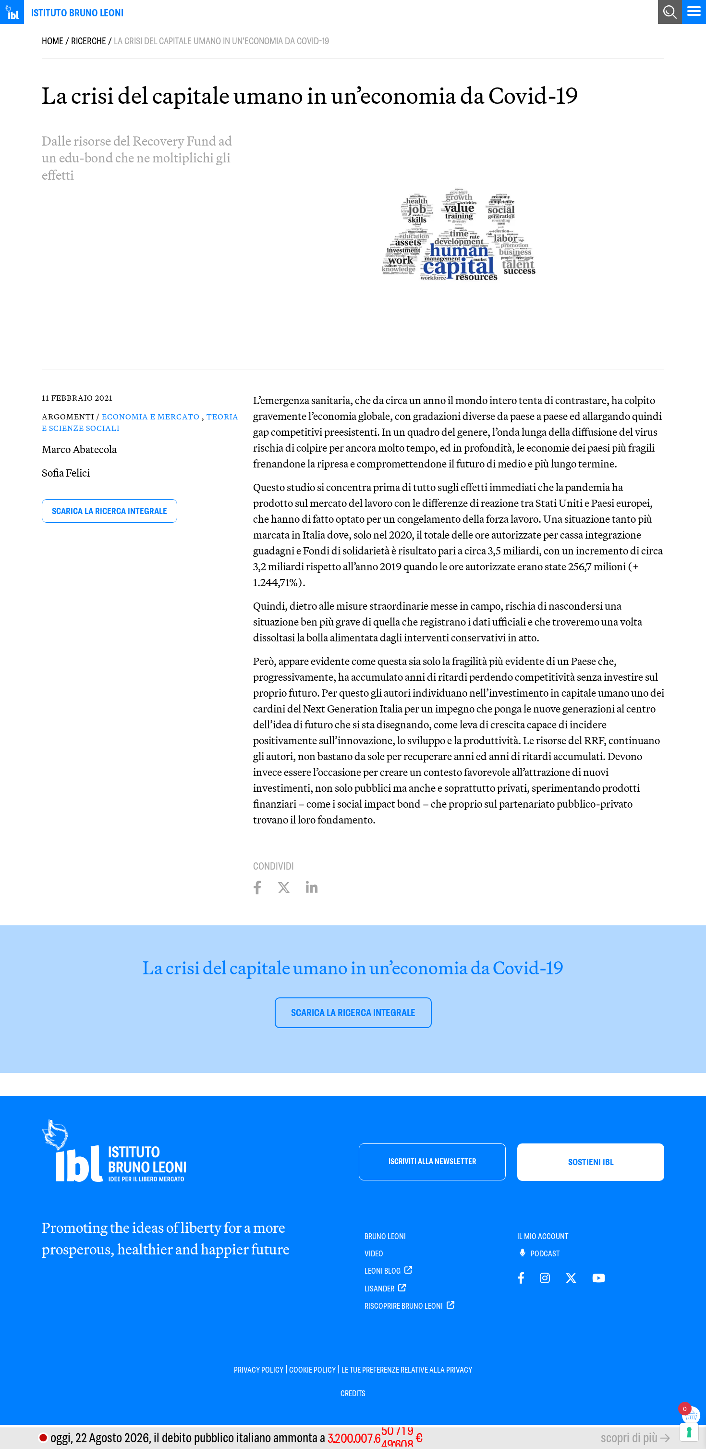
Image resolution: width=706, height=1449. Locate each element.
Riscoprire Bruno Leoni (404, 1306)
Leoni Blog (383, 1271)
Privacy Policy (258, 1369)
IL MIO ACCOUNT (542, 1236)
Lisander (380, 1288)
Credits (353, 1393)
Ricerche (88, 41)
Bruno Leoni (385, 1236)
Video (374, 1253)
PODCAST (544, 1253)
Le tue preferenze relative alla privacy (406, 1369)
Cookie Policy (312, 1369)
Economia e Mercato (151, 416)
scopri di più (629, 1438)
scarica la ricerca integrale (109, 510)
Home (52, 41)
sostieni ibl (591, 1161)
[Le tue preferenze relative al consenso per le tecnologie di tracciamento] (689, 1432)
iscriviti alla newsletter (432, 1161)
